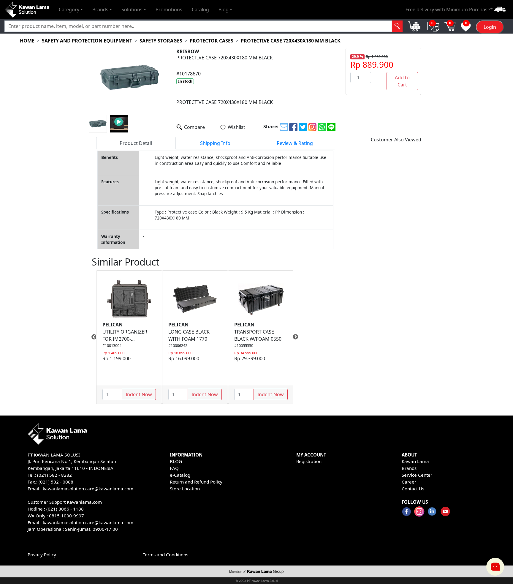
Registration (309, 461)
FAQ (174, 468)
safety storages (161, 40)
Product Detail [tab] (136, 143)
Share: (270, 126)
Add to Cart (402, 81)
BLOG (176, 461)
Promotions (169, 9)
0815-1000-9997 (66, 516)
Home (27, 40)
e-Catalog (180, 475)
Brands (409, 468)
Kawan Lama (415, 461)
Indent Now (139, 394)
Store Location (185, 489)
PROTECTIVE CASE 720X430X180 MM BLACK (291, 40)
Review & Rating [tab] (295, 143)
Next (298, 337)
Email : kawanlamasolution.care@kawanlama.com (80, 522)
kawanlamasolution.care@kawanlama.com (88, 489)
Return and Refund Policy (196, 482)
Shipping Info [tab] (215, 143)
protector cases (211, 40)
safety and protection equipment (87, 40)
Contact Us (413, 489)
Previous (92, 337)
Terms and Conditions (165, 554)
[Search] (397, 26)
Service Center (417, 475)
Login (490, 27)
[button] (70, 9)
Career (409, 482)
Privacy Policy (42, 554)
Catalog (200, 9)
